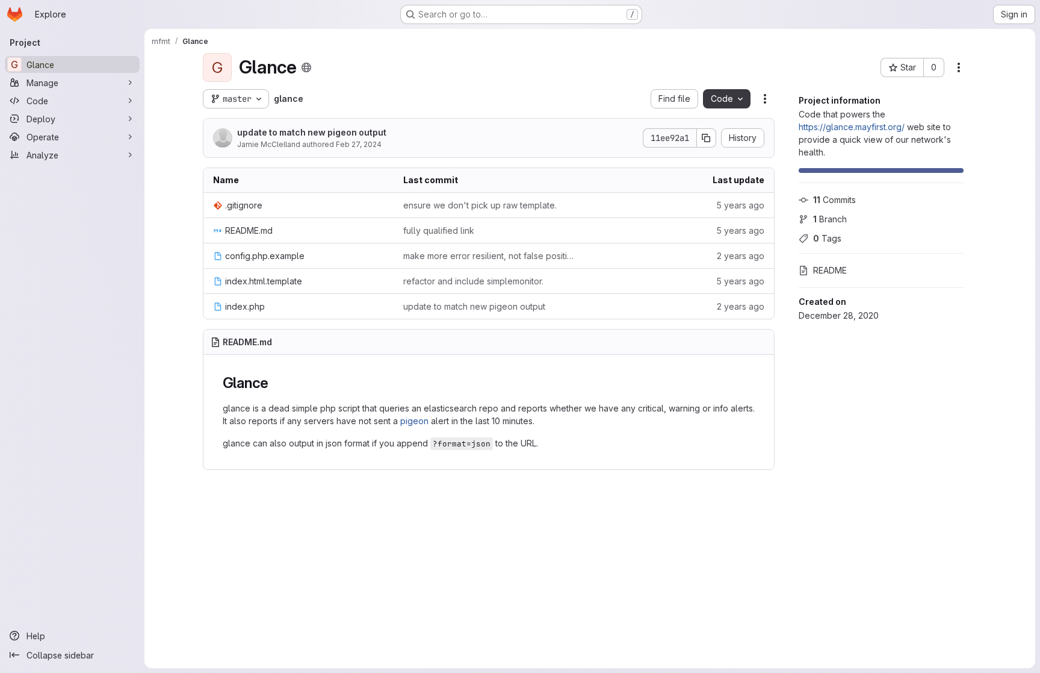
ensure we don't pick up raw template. (480, 205)
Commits (834, 200)
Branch (830, 219)
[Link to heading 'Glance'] (276, 383)
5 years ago (740, 205)
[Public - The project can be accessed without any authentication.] (306, 67)
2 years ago (740, 256)
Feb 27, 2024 (359, 144)
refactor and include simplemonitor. (473, 281)
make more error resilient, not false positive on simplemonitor (488, 256)
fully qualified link (438, 230)
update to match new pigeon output (311, 132)
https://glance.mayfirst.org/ (852, 127)
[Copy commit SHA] (706, 138)
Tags (827, 238)
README (830, 270)
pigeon (414, 421)
